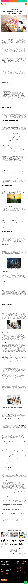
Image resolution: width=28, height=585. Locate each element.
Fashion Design (19, 567)
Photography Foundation (24, 568)
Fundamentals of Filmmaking (19, 569)
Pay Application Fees (5, 1)
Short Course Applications (23, 1)
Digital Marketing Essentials (24, 565)
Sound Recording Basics (24, 570)
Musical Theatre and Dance (18, 572)
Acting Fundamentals (24, 563)
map (1, 571)
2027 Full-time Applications (14, 1)
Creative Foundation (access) (18, 563)
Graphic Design (19, 570)
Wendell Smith (3, 546)
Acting (17, 566)
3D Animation (18, 565)
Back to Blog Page (4, 527)
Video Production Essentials (24, 572)
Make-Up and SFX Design (19, 575)
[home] (4, 4)
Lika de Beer (12, 553)
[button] (26, 4)
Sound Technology (18, 577)
